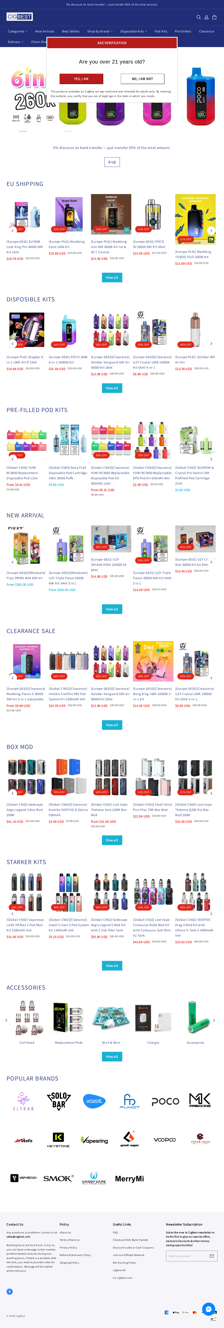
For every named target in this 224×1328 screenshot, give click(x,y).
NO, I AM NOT (143, 78)
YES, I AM (81, 78)
